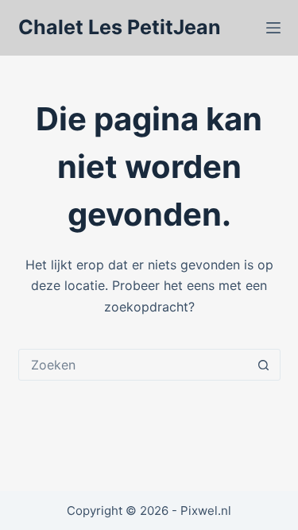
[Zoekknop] (264, 365)
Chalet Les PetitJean (119, 27)
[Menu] (273, 28)
